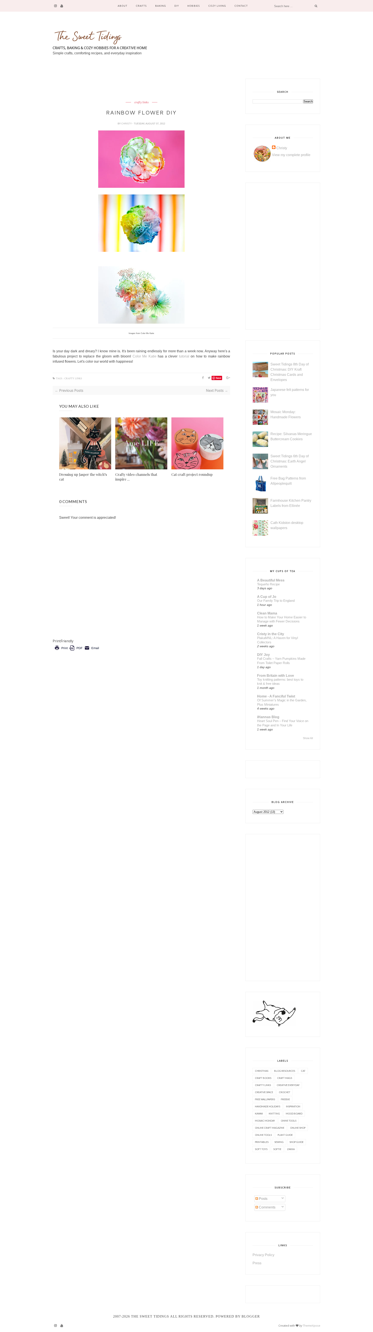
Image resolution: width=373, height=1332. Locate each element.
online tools (263, 1134)
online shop (297, 1127)
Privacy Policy (263, 1255)
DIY (176, 5)
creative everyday (288, 1085)
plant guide (285, 1134)
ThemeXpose (311, 1325)
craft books (263, 1078)
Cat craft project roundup (192, 474)
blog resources (284, 1070)
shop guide (296, 1142)
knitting (274, 1113)
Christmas (261, 1070)
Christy (126, 123)
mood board (294, 1113)
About (122, 5)
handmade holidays (267, 1106)
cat (303, 1070)
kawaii (259, 1113)
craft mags (284, 1078)
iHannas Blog (268, 717)
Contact (241, 5)
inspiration (293, 1106)
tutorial (184, 356)
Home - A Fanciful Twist (276, 696)
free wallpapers (265, 1099)
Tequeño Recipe (268, 584)
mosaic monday (265, 1120)
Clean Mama (267, 613)
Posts (262, 1198)
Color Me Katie (144, 356)
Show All (308, 738)
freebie (285, 1099)
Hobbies (193, 5)
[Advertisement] (131, 88)
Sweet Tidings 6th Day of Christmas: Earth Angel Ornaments (289, 461)
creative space (264, 1092)
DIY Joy (263, 655)
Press (257, 1263)
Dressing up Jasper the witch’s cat (83, 476)
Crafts (141, 5)
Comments (266, 1207)
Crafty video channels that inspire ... (136, 476)
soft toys (261, 1149)
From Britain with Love (275, 675)
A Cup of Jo (266, 597)
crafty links (141, 102)
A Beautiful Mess (270, 580)
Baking (160, 5)
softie (277, 1149)
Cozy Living (217, 5)
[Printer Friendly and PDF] (77, 651)
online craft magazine (269, 1127)
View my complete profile (291, 155)
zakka (291, 1149)
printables (262, 1142)
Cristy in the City (270, 634)
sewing (279, 1142)
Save (218, 377)
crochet (284, 1092)
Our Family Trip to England (276, 600)
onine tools (288, 1120)
